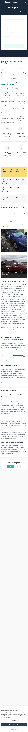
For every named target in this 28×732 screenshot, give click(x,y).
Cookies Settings (14, 729)
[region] (14, 719)
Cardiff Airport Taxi (17, 294)
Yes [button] (11, 466)
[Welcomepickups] (2, 2)
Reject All (14, 720)
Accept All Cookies (14, 724)
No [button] (17, 466)
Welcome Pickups (18, 355)
